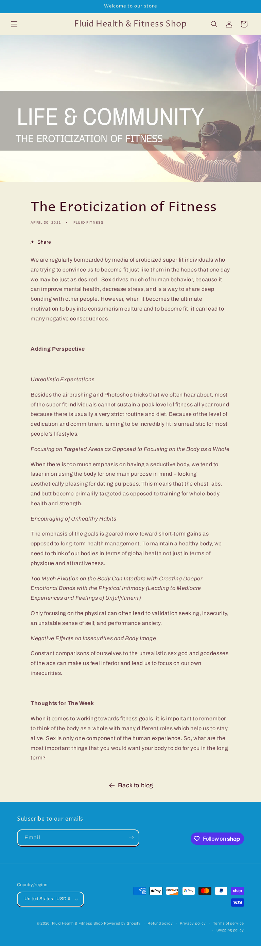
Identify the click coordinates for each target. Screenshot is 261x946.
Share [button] (44, 242)
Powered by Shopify (122, 923)
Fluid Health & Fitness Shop (77, 923)
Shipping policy (230, 930)
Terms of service (228, 923)
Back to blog (135, 785)
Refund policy (160, 923)
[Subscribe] (131, 837)
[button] (14, 24)
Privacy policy (193, 923)
